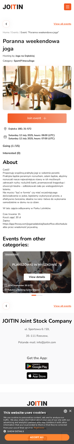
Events (15, 32)
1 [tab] (33, 295)
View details (37, 277)
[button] (37, 431)
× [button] (70, 411)
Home (6, 32)
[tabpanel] (37, 272)
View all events (62, 23)
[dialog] (37, 425)
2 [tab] (40, 295)
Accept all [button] (37, 437)
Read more (39, 427)
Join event (34, 118)
